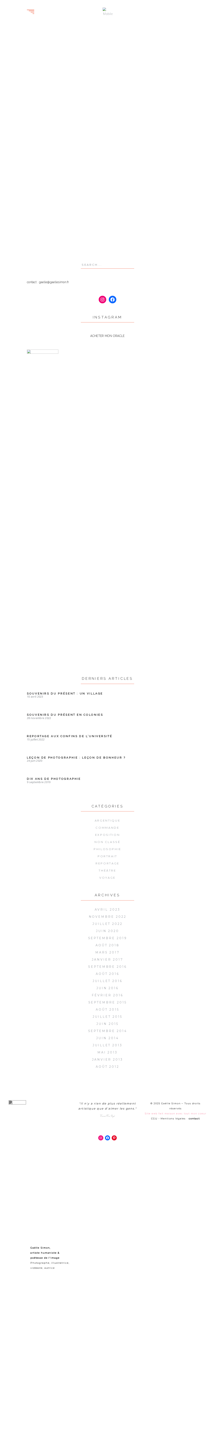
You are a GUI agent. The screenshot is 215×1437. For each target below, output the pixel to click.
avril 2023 (107, 909)
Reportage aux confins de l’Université (70, 736)
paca (42, 209)
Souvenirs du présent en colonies (60, 91)
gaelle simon (38, 197)
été (113, 158)
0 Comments (40, 127)
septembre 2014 (107, 1031)
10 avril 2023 (35, 696)
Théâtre (107, 870)
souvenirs (47, 228)
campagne (136, 152)
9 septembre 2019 (38, 782)
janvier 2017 (107, 959)
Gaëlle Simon (42, 115)
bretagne (118, 152)
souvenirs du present (45, 234)
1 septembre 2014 (162, 93)
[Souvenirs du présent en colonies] (65, 47)
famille (124, 158)
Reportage (65, 121)
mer (114, 164)
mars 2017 (107, 952)
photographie (38, 215)
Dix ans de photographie (54, 778)
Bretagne (133, 80)
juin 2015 (107, 1024)
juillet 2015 (107, 1017)
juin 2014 (107, 1038)
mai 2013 (107, 1052)
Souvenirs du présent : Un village (65, 693)
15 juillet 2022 (36, 739)
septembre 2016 (107, 967)
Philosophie (107, 849)
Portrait (120, 99)
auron (32, 184)
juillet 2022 (107, 924)
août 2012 (107, 1067)
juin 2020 (107, 931)
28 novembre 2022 (79, 115)
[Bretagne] (149, 47)
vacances (34, 241)
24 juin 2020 (34, 761)
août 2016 (107, 974)
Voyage (140, 99)
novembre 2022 (107, 917)
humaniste (35, 203)
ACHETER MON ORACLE (107, 336)
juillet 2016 (107, 981)
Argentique (107, 820)
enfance (51, 190)
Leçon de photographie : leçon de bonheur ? (76, 757)
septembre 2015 (107, 1002)
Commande (107, 827)
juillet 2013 (107, 1045)
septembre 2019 (107, 938)
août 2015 (107, 1009)
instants (139, 158)
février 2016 (107, 995)
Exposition (39, 121)
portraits (35, 222)
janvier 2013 (107, 1059)
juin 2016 (107, 988)
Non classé (107, 842)
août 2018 (107, 945)
